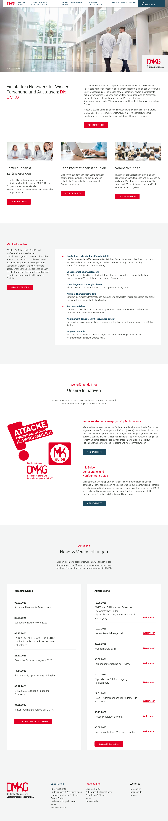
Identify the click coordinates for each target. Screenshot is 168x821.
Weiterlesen (149, 617)
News (114, 3)
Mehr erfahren (18, 201)
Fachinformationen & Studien (65, 795)
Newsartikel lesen (108, 744)
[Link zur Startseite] (11, 3)
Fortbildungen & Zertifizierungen (39, 4)
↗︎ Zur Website (94, 452)
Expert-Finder (57, 798)
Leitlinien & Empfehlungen (95, 4)
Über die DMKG (21, 4)
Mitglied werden (19, 287)
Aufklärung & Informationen (99, 792)
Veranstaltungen (127, 3)
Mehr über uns (96, 125)
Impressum (135, 789)
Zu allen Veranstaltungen (33, 721)
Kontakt (133, 795)
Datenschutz (136, 792)
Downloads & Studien (96, 795)
